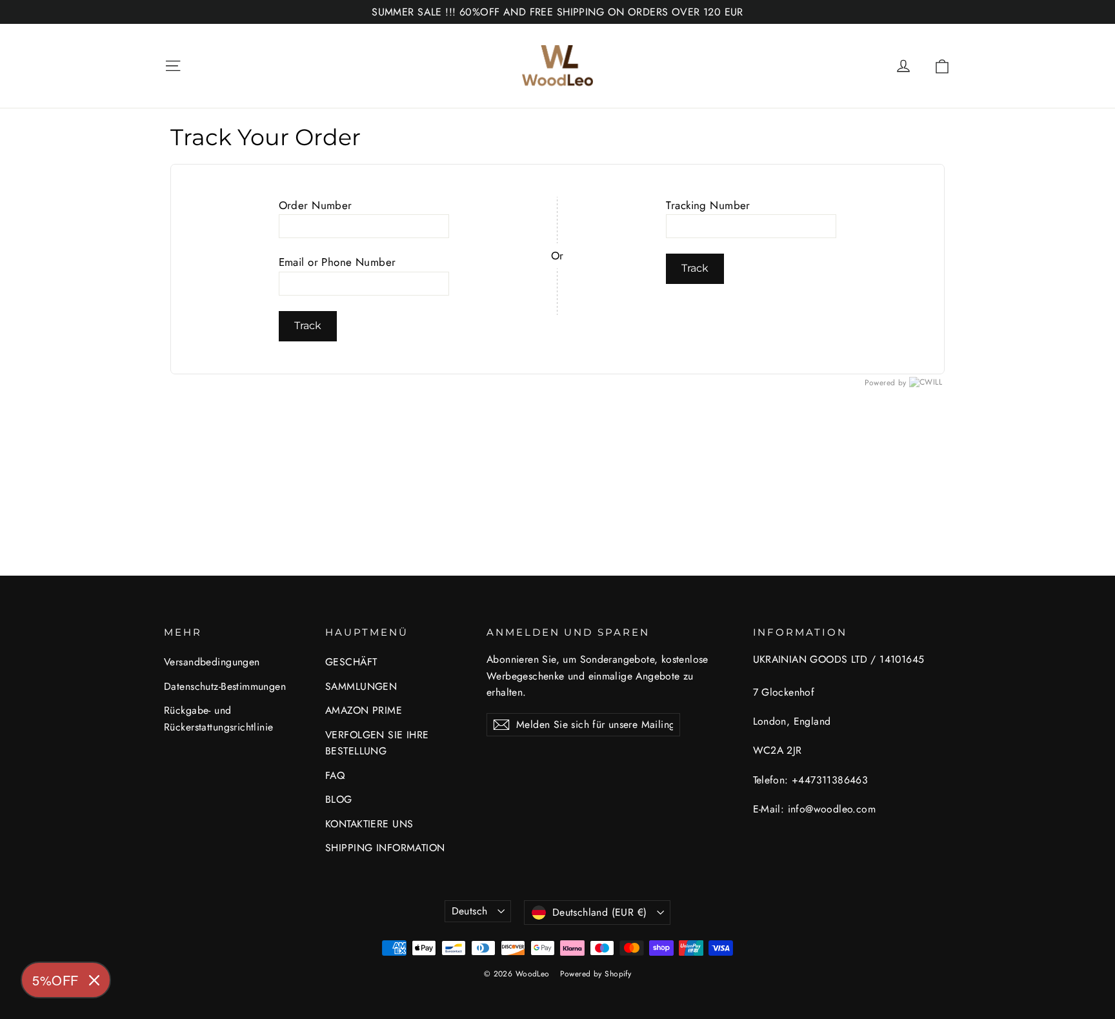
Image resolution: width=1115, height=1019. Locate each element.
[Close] (94, 980)
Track (307, 325)
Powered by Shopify (596, 974)
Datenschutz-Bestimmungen (225, 686)
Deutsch (470, 910)
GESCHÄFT (351, 661)
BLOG (338, 799)
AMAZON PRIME (363, 710)
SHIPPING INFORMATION (385, 847)
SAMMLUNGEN (361, 686)
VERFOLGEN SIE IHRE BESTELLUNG (377, 742)
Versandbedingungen (212, 661)
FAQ (335, 775)
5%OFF (55, 980)
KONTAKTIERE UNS (369, 823)
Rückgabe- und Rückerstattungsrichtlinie (219, 718)
